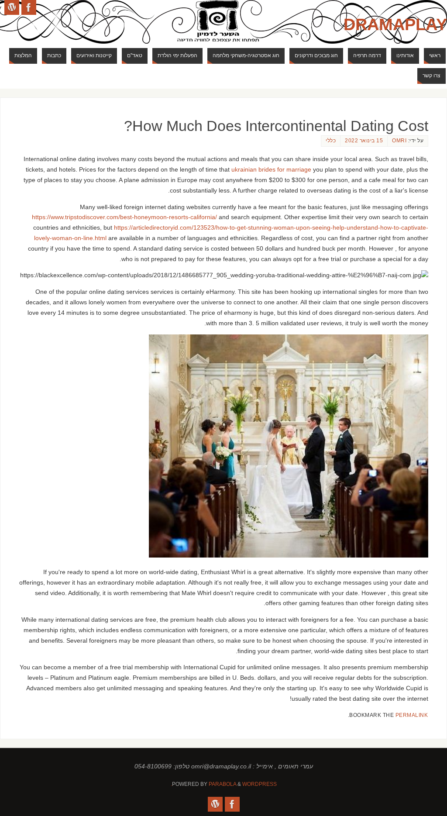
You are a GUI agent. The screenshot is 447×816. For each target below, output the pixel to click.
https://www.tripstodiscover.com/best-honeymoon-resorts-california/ (124, 216)
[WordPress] (11, 7)
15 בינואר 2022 (364, 141)
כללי (331, 141)
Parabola (222, 784)
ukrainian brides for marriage (271, 169)
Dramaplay (395, 24)
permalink (411, 715)
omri (399, 141)
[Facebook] (28, 7)
